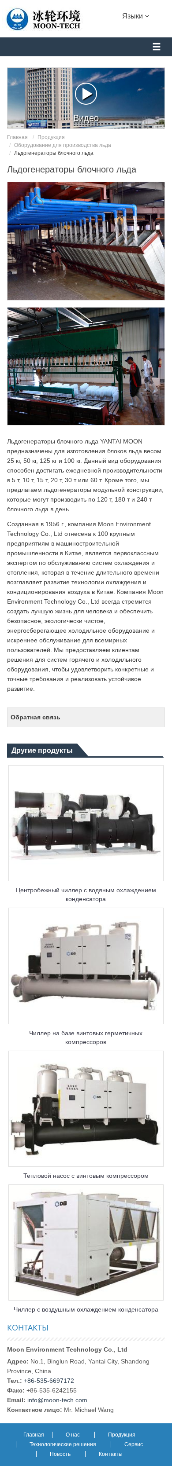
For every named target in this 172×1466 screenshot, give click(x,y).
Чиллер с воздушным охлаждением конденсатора (86, 1309)
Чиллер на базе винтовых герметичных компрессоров (85, 1037)
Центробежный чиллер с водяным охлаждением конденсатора (86, 894)
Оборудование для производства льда (62, 145)
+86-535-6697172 (49, 1380)
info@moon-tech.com (57, 1400)
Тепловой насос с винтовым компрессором (86, 1175)
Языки (133, 16)
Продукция (51, 137)
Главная (17, 137)
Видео (86, 118)
